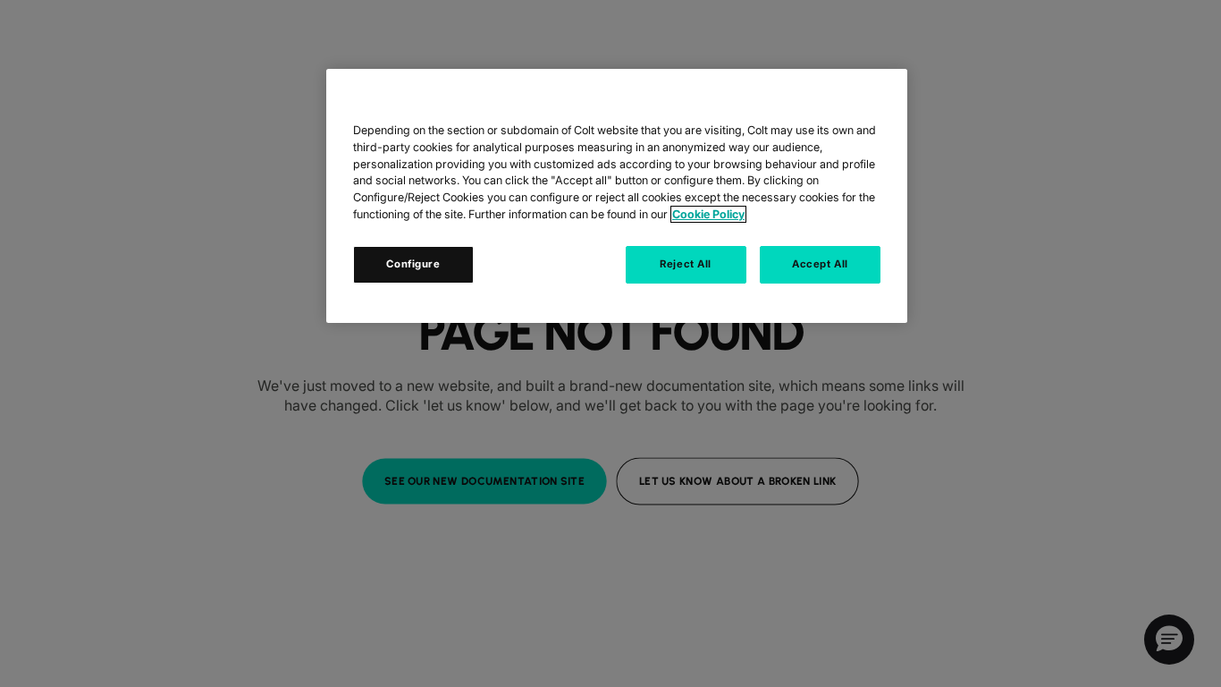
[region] (616, 196)
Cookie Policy (708, 214)
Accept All (820, 264)
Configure (413, 264)
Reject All (686, 264)
